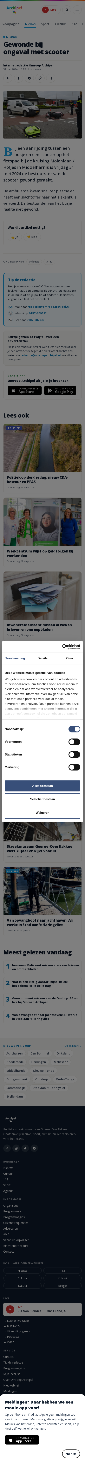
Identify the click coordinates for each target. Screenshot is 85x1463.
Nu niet (71, 1454)
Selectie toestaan (42, 799)
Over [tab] (69, 658)
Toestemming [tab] (15, 658)
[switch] (74, 741)
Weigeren (43, 812)
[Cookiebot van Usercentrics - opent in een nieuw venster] (62, 646)
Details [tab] (43, 658)
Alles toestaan (42, 785)
